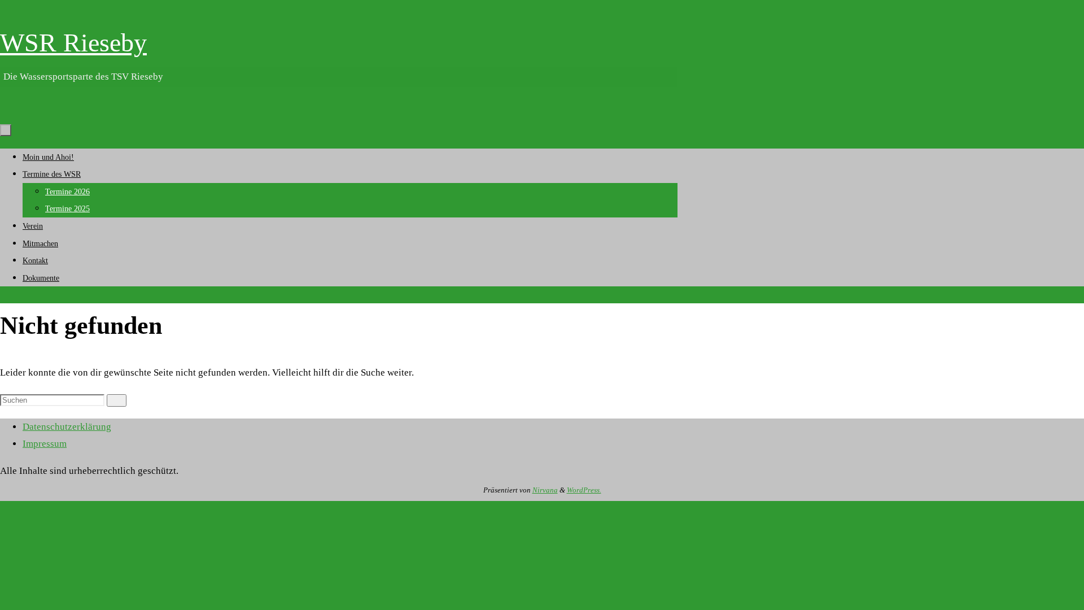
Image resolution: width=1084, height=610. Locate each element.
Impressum (45, 443)
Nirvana (545, 490)
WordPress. (584, 490)
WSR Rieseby (73, 42)
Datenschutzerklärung (67, 426)
